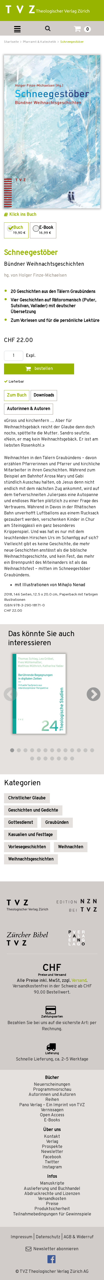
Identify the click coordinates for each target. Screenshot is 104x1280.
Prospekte (52, 1147)
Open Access (52, 1115)
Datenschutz (48, 1237)
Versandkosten (52, 1199)
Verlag (52, 1141)
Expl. (30, 355)
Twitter (52, 1162)
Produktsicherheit (52, 1209)
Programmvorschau (52, 1089)
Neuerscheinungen (52, 1084)
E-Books (52, 1120)
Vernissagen (52, 1110)
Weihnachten (70, 847)
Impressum (21, 1237)
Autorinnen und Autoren (52, 1094)
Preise (52, 1204)
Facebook (52, 1157)
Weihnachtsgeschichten (31, 859)
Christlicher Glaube (27, 798)
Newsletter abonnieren (54, 1249)
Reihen (52, 1099)
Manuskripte (52, 1183)
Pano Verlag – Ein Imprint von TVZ (52, 1105)
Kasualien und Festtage (30, 835)
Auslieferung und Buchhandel (52, 1189)
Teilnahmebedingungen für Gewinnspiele (52, 1214)
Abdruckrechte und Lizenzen (52, 1194)
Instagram (52, 1167)
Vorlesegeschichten (27, 847)
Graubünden (57, 822)
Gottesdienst (20, 822)
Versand (78, 980)
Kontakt (52, 1136)
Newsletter (52, 1152)
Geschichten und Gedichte (33, 810)
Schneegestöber (72, 42)
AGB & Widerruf (78, 1237)
